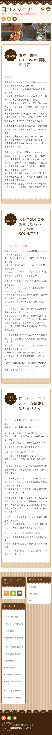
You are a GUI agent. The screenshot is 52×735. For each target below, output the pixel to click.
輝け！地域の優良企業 (14, 647)
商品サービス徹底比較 (14, 624)
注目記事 (32, 587)
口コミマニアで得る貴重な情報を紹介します (17, 725)
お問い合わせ (14, 19)
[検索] (42, 9)
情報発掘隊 (10, 631)
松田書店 (8, 76)
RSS (3, 19)
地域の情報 (33, 593)
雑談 (30, 600)
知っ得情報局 (11, 667)
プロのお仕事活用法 (14, 690)
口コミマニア (7, 723)
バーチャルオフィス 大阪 (15, 245)
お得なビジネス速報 (14, 654)
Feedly (9, 19)
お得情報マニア (12, 660)
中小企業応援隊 (12, 617)
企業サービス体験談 (14, 697)
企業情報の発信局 (13, 674)
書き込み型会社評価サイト (14, 682)
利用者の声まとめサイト (14, 638)
